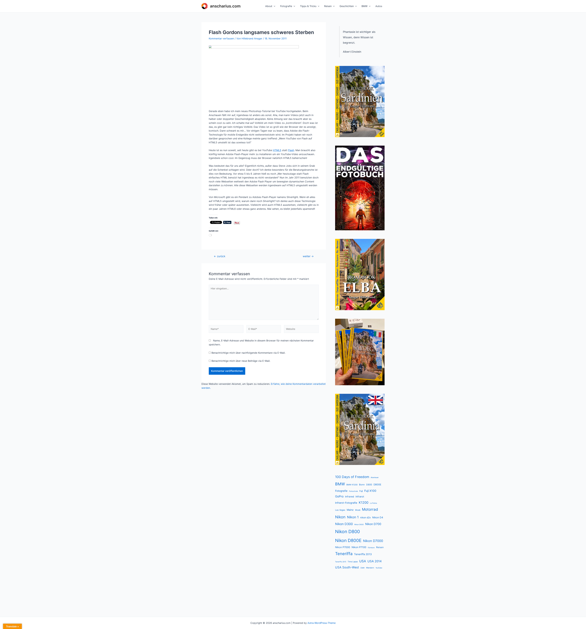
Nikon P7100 (359, 547)
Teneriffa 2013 (363, 554)
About (268, 6)
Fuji (361, 491)
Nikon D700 (373, 524)
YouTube (379, 568)
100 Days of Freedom (352, 477)
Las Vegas (340, 510)
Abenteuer (375, 477)
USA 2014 (374, 561)
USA (362, 561)
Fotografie (286, 6)
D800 (369, 484)
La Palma (373, 503)
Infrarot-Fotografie (346, 502)
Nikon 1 (353, 517)
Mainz (350, 509)
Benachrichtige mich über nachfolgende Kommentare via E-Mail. (248, 352)
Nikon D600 (359, 525)
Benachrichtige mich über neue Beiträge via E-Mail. (241, 360)
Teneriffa (344, 553)
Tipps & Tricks (308, 6)
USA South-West (347, 567)
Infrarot (360, 496)
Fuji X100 (370, 490)
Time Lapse (353, 561)
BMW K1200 (352, 485)
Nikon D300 (344, 524)
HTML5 (277, 150)
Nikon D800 (347, 531)
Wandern (370, 568)
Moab (357, 510)
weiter (308, 256)
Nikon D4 (377, 517)
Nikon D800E (348, 540)
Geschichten (347, 6)
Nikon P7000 (342, 547)
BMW (364, 6)
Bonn (362, 484)
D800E (377, 484)
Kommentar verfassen (221, 38)
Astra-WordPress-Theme (321, 622)
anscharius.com (225, 6)
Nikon (340, 517)
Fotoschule (353, 491)
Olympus (371, 548)
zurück (219, 256)
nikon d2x (365, 517)
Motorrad (370, 509)
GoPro (339, 496)
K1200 (363, 502)
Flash (291, 150)
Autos (378, 6)
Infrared (349, 496)
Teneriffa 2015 (340, 562)
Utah (362, 568)
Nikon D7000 (373, 541)
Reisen (328, 6)
